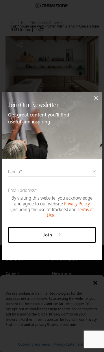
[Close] (96, 98)
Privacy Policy (77, 204)
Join (47, 235)
